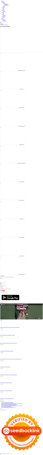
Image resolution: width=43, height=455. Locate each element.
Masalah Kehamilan (6, 4)
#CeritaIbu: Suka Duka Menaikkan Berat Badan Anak (10, 405)
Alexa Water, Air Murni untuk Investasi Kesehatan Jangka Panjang (7, 335)
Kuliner (2, 18)
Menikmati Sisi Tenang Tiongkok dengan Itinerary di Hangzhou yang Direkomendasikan (9, 327)
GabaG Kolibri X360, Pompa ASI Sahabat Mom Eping (6, 390)
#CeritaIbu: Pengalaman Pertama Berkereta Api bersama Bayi (10, 407)
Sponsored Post (3, 16)
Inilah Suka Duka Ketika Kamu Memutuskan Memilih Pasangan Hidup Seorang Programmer (13, 403)
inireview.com (4, 20)
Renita (2, 407)
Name (0, 282)
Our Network (3, 19)
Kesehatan (3, 2)
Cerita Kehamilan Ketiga (6, 5)
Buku (3, 8)
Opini (3, 13)
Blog (3, 14)
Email (0, 283)
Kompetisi (3, 10)
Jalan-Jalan (4, 9)
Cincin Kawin (3, 405)
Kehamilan (4, 3)
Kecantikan (4, 7)
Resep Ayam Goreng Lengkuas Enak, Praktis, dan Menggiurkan (10, 404)
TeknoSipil (3, 402)
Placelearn (3, 403)
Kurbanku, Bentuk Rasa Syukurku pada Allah (9, 402)
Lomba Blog (4, 11)
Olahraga (4, 6)
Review (3, 17)
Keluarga (2, 1)
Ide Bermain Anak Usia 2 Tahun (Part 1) (7, 406)
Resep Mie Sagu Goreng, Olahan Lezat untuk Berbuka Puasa (6, 398)
